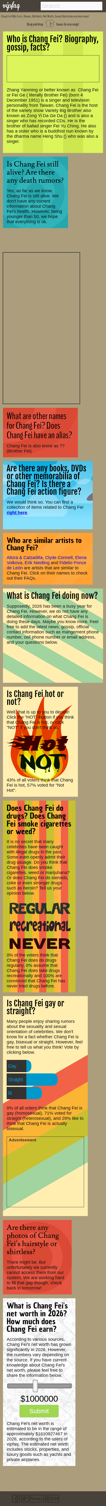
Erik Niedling (37, 562)
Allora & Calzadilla (25, 557)
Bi (10, 1093)
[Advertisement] (41, 327)
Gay (12, 1066)
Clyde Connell (59, 557)
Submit (39, 1411)
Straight (15, 1079)
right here (17, 512)
